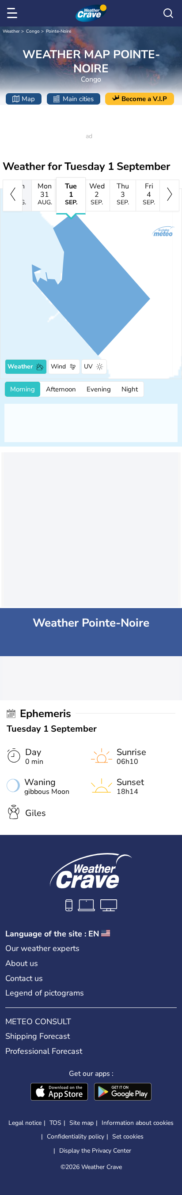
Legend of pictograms (44, 993)
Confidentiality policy (75, 1136)
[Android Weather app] (123, 1092)
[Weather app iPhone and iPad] (59, 1092)
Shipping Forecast (37, 1036)
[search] (168, 13)
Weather (11, 31)
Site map (81, 1123)
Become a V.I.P (144, 98)
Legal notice (25, 1123)
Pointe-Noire (58, 31)
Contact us (24, 978)
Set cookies (128, 1136)
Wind (58, 366)
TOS (55, 1123)
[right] (169, 195)
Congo (33, 31)
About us (21, 963)
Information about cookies (138, 1123)
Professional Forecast (43, 1051)
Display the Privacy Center (95, 1150)
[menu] (14, 13)
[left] (13, 195)
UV (88, 366)
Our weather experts (42, 948)
